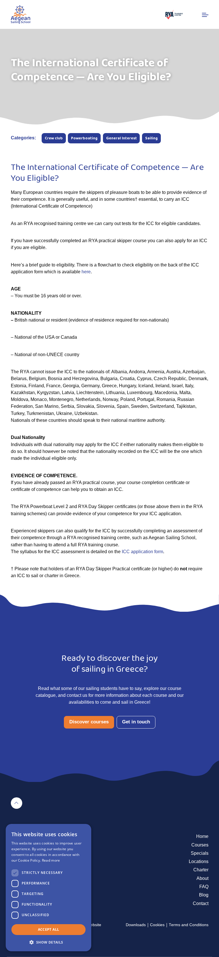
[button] (48, 942)
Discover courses (89, 722)
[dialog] (48, 887)
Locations (198, 861)
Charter (200, 869)
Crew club (54, 138)
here (86, 271)
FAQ (203, 886)
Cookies (157, 925)
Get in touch (136, 722)
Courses (199, 844)
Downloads (136, 925)
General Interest (121, 138)
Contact (200, 903)
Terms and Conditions (188, 925)
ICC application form (142, 551)
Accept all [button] (48, 929)
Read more (51, 860)
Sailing (151, 138)
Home (202, 836)
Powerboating (84, 138)
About (202, 878)
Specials (199, 853)
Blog (203, 894)
